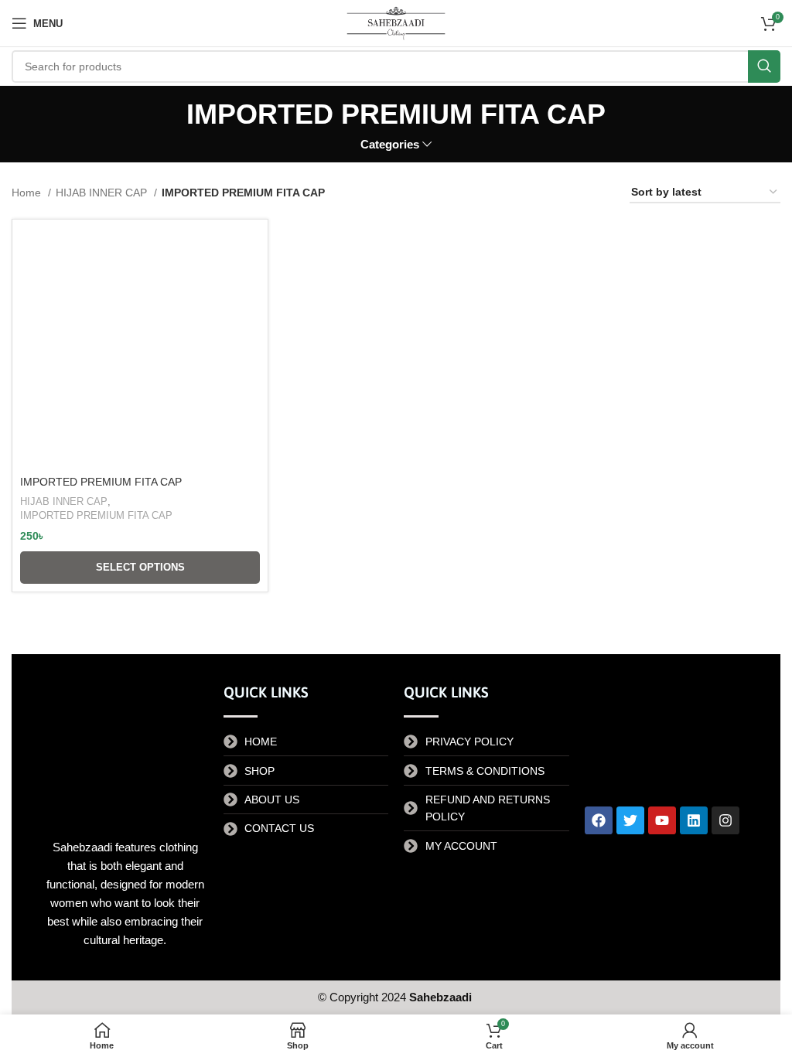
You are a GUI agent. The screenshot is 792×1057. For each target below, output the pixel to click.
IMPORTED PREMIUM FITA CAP (101, 482)
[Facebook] (599, 820)
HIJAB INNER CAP (103, 192)
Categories (389, 144)
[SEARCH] (764, 66)
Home (28, 192)
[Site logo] (396, 22)
